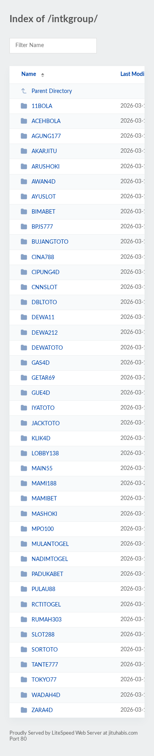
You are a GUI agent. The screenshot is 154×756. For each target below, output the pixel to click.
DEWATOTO (47, 348)
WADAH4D (46, 695)
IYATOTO (43, 408)
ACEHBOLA (46, 121)
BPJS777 (42, 227)
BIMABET (43, 212)
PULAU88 (43, 589)
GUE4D (41, 393)
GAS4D (41, 363)
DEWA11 (43, 317)
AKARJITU (44, 151)
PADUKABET (47, 574)
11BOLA (42, 106)
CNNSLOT (44, 287)
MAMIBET (44, 499)
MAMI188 (44, 484)
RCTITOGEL (46, 605)
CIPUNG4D (46, 272)
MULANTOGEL (50, 544)
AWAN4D (44, 182)
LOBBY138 (45, 454)
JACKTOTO (46, 423)
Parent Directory (52, 91)
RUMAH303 (47, 620)
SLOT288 (43, 635)
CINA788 (43, 257)
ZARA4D (42, 710)
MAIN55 (42, 469)
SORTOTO (45, 650)
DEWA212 (45, 332)
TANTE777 (45, 665)
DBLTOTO (44, 302)
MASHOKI (44, 514)
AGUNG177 (46, 136)
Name (28, 74)
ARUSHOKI (46, 167)
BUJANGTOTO (50, 242)
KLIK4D (41, 438)
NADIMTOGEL (50, 559)
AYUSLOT (44, 197)
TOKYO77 (44, 680)
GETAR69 (43, 378)
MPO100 (43, 529)
